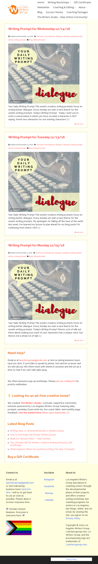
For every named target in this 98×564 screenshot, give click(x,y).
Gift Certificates (82, 2)
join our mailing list (65, 381)
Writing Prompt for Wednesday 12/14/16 (39, 29)
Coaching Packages (77, 12)
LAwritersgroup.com (76, 544)
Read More (79, 124)
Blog (39, 12)
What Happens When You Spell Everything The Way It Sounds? (42, 449)
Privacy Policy (73, 518)
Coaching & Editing (63, 7)
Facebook (49, 486)
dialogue (59, 36)
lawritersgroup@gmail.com (33, 360)
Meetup (49, 493)
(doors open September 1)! (44, 412)
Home (40, 2)
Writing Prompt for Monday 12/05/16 (36, 245)
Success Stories (54, 12)
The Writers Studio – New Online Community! (62, 17)
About (82, 7)
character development (45, 36)
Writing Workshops (58, 2)
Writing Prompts (39, 40)
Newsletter (43, 7)
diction (10, 40)
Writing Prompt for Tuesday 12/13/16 (36, 137)
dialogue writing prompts (72, 36)
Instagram (49, 479)
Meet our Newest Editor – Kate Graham (30, 438)
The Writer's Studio (31, 403)
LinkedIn (49, 500)
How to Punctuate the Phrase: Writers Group (33, 434)
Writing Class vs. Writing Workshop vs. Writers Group (37, 430)
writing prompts (20, 40)
